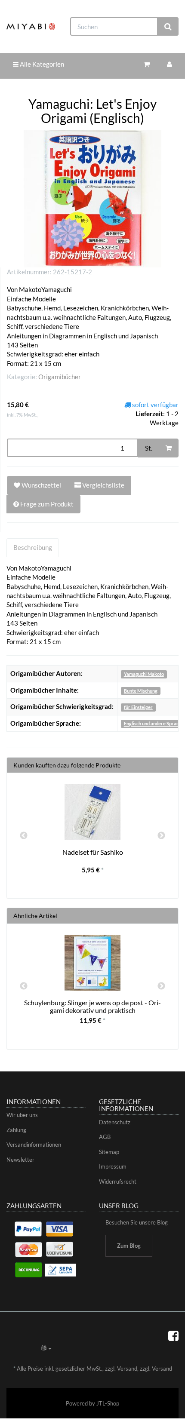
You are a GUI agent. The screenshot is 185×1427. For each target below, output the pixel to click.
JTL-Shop (107, 1403)
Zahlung (16, 1129)
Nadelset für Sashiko (92, 852)
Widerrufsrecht (117, 1181)
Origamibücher (59, 377)
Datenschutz (114, 1122)
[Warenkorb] (146, 64)
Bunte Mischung (140, 691)
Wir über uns (22, 1114)
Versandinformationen (33, 1144)
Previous (23, 836)
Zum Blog (129, 1245)
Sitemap (109, 1151)
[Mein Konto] (169, 64)
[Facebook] (173, 1335)
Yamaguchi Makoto (144, 674)
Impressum (112, 1166)
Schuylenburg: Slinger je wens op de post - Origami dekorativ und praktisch (92, 1006)
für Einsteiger (138, 707)
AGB (105, 1136)
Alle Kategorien (41, 64)
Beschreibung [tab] (32, 547)
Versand (127, 1368)
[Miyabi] (30, 26)
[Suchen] (168, 26)
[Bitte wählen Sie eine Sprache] (46, 1347)
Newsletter (20, 1159)
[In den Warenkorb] (169, 448)
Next (161, 836)
